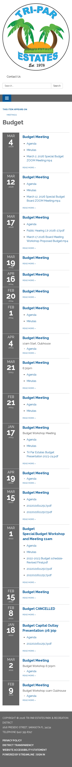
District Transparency (18, 745)
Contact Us (14, 76)
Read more (29, 167)
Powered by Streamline (18, 754)
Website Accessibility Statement (25, 750)
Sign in (40, 754)
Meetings (12, 115)
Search (57, 85)
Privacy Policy (12, 740)
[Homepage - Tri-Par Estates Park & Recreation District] (36, 37)
